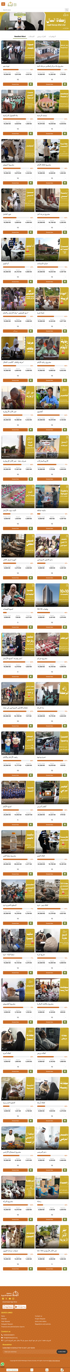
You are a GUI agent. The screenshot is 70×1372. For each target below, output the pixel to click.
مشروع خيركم (42, 658)
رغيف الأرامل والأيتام (10, 757)
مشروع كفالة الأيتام (44, 165)
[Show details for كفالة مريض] (52, 1039)
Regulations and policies (43, 1324)
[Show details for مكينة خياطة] (52, 496)
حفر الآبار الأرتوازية (9, 412)
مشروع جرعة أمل (43, 214)
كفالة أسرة (7, 1053)
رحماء (39, 1201)
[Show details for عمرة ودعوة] (52, 743)
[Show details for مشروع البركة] (18, 1187)
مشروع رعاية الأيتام (44, 362)
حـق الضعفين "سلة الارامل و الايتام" (15, 313)
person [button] (47, 1370)
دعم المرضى (41, 1152)
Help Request (5, 1321)
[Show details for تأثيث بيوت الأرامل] (18, 496)
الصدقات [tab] (31, 36)
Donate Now (15, 84)
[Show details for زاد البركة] (52, 694)
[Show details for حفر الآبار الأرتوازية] (18, 397)
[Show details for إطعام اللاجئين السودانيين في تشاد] (18, 694)
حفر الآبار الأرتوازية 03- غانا (47, 1251)
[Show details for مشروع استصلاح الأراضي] (18, 1138)
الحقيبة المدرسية (9, 1103)
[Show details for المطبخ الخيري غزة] (18, 891)
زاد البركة (40, 708)
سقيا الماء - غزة (8, 954)
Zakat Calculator (12, 1370)
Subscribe (62, 1352)
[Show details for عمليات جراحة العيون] (18, 1236)
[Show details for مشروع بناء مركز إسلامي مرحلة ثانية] (52, 52)
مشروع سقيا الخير (9, 856)
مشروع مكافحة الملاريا (45, 1004)
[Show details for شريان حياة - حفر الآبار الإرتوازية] (18, 447)
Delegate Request (7, 1324)
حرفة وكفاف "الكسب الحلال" (13, 362)
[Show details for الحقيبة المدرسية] (18, 1088)
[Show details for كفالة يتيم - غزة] (52, 891)
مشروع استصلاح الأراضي (12, 1152)
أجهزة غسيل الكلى (9, 560)
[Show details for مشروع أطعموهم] (18, 990)
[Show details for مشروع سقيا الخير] (18, 842)
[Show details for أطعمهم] (52, 397)
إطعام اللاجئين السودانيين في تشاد (15, 708)
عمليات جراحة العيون (10, 1251)
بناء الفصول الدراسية (10, 115)
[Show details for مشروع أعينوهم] (18, 151)
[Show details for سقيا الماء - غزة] (18, 940)
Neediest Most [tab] (20, 36)
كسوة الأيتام (7, 806)
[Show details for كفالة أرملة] (52, 1088)
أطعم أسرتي (41, 806)
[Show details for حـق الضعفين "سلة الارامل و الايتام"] (18, 299)
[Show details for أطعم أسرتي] (52, 792)
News (3, 1316)
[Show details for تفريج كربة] (52, 940)
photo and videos (40, 1321)
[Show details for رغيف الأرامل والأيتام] (18, 743)
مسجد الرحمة (42, 115)
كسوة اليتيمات (8, 609)
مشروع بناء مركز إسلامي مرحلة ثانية (50, 66)
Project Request (40, 1319)
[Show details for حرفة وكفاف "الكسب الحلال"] (18, 348)
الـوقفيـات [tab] (52, 36)
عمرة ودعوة (41, 757)
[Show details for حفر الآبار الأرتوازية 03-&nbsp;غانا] (52, 1236)
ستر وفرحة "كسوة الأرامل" (12, 658)
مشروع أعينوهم (8, 165)
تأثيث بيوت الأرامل (9, 510)
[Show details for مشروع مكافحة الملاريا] (52, 990)
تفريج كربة (41, 954)
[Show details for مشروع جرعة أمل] (52, 200)
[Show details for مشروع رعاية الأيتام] (52, 348)
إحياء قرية (40, 313)
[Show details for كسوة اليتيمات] (18, 595)
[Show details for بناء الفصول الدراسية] (18, 101)
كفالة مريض (41, 1053)
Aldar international (54, 1360)
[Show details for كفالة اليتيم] (52, 842)
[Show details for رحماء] (52, 1187)
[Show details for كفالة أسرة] (18, 1039)
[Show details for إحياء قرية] (52, 299)
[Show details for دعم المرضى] (52, 1138)
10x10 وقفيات (42, 609)
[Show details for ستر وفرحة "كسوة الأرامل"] (18, 644)
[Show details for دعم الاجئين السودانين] (52, 545)
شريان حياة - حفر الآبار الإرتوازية (14, 461)
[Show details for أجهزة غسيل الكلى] (18, 545)
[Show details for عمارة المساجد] (52, 249)
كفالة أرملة (41, 1103)
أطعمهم (40, 412)
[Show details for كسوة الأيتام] (18, 792)
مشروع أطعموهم (9, 1004)
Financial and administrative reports (13, 1327)
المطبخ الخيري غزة (9, 905)
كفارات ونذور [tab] (41, 36)
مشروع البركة (8, 1201)
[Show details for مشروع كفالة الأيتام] (52, 151)
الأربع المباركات (42, 461)
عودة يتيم (6, 66)
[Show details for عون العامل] (18, 200)
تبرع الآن (15, 331)
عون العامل (7, 214)
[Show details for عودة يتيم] (18, 52)
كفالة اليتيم (41, 856)
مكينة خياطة (41, 510)
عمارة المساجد (42, 263)
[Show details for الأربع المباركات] (52, 447)
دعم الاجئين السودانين (45, 560)
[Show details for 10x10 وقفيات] (52, 595)
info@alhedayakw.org (10, 1338)
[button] (5, 21)
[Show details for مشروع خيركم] (52, 644)
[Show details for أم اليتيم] (18, 249)
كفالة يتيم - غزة (42, 905)
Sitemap (4, 1319)
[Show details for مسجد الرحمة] (52, 101)
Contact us (38, 1316)
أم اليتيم (6, 263)
